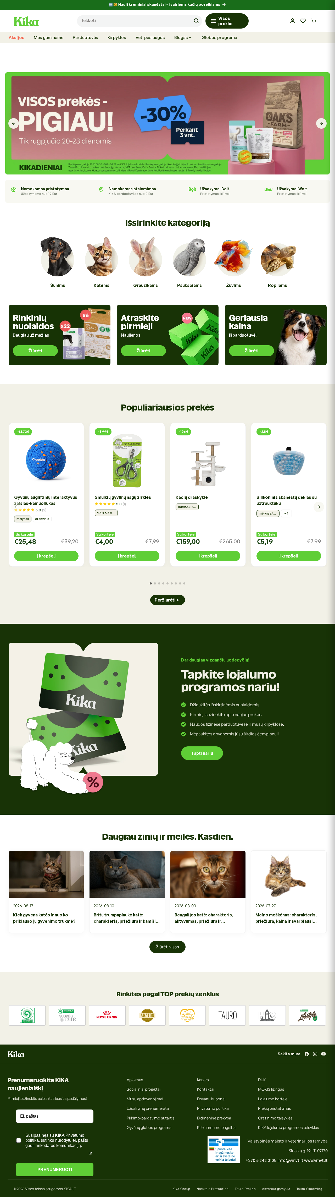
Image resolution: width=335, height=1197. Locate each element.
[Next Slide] (321, 123)
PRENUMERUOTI (54, 1169)
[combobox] (139, 21)
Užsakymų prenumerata (148, 1108)
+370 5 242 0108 (261, 1160)
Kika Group (181, 1189)
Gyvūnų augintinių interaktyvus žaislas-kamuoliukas (45, 500)
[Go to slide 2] (155, 583)
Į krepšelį (46, 556)
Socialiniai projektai (143, 1089)
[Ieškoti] (196, 21)
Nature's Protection (212, 1189)
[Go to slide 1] (151, 583)
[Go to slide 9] (184, 583)
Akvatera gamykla (276, 1189)
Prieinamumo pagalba (216, 1127)
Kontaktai (205, 1089)
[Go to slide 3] (159, 583)
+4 (286, 513)
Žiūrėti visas (167, 946)
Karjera (203, 1079)
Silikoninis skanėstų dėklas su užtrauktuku (286, 500)
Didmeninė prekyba (214, 1118)
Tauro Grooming (309, 1189)
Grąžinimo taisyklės (275, 1118)
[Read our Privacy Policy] (90, 1153)
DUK (262, 1079)
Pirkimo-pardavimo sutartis (151, 1118)
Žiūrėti (35, 350)
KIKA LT (70, 1189)
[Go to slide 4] (163, 583)
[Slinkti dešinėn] (319, 507)
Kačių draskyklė (192, 497)
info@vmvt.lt (290, 1160)
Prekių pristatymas (274, 1108)
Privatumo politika (213, 1108)
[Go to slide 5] (167, 583)
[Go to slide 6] (172, 583)
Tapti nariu (202, 753)
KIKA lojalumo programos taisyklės (288, 1127)
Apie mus (135, 1079)
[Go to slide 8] (180, 583)
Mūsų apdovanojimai (145, 1098)
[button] (313, 21)
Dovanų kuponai (211, 1098)
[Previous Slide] (13, 123)
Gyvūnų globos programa (149, 1127)
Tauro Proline (245, 1189)
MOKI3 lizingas (271, 1089)
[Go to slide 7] (176, 583)
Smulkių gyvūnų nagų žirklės (123, 497)
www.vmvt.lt (316, 1160)
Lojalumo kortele (272, 1098)
